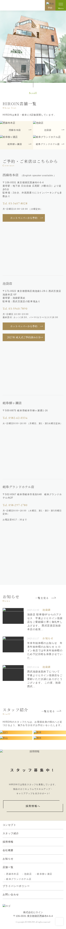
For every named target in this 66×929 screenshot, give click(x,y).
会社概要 (8, 850)
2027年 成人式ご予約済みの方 (23, 337)
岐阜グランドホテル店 (18, 879)
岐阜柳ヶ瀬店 (44, 874)
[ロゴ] (21, 5)
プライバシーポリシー (16, 886)
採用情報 (8, 841)
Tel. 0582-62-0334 (15, 418)
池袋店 (28, 874)
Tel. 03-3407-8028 (15, 203)
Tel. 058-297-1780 (15, 505)
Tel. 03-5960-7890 (15, 308)
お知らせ (8, 858)
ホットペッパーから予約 (23, 218)
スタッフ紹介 (11, 833)
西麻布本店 (12, 874)
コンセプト (9, 824)
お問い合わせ (11, 894)
